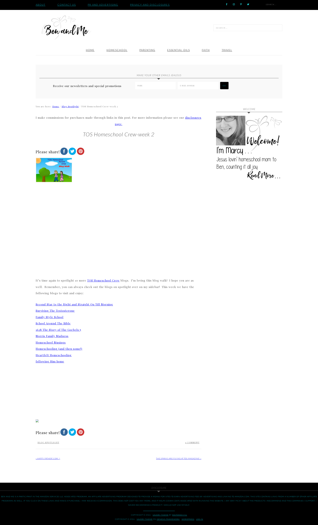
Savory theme (161, 515)
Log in (199, 519)
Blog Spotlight (48, 442)
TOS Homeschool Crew (103, 280)
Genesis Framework (168, 519)
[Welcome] (249, 149)
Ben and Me (66, 27)
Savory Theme (145, 519)
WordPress (188, 519)
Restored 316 (179, 515)
